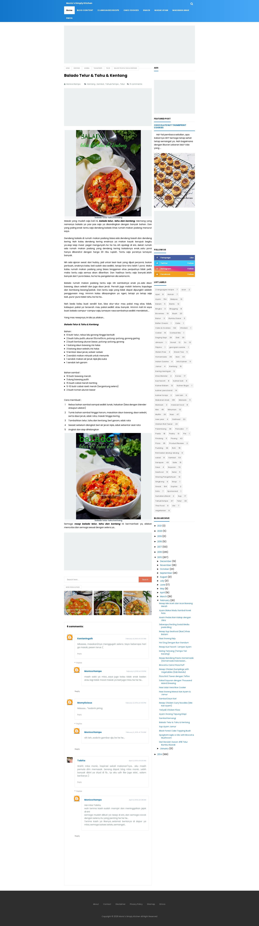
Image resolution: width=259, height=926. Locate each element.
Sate (175, 462)
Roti (174, 448)
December (166, 561)
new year (159, 419)
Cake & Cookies (163, 328)
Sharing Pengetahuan (165, 477)
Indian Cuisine (162, 361)
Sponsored (172, 491)
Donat (173, 342)
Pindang (159, 438)
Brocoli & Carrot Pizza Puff (171, 665)
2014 (159, 754)
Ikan (178, 357)
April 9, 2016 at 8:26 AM (137, 761)
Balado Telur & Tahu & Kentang (174, 722)
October (164, 569)
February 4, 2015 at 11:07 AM (136, 639)
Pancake (179, 429)
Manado (183, 400)
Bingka (158, 308)
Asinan (171, 294)
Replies (79, 663)
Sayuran (172, 467)
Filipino (158, 347)
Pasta (158, 433)
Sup (180, 496)
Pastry (172, 433)
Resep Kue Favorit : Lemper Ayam (175, 646)
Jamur (158, 366)
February (165, 600)
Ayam (158, 299)
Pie (184, 433)
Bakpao (174, 299)
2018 (159, 541)
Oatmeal (176, 419)
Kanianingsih (85, 638)
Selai (174, 472)
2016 (159, 552)
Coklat (158, 333)
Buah (174, 313)
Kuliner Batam (161, 385)
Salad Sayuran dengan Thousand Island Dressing (175, 682)
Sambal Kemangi (167, 718)
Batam (158, 304)
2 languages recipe (164, 289)
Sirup (174, 481)
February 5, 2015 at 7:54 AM (136, 732)
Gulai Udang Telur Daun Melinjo (106, 611)
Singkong (159, 481)
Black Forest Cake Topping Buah (175, 730)
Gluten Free (160, 352)
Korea (178, 376)
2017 (159, 546)
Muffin (158, 414)
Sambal (100, 84)
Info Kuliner (182, 361)
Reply (79, 654)
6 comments (136, 84)
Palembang (160, 429)
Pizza (157, 443)
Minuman (172, 409)
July (162, 580)
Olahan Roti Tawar (164, 424)
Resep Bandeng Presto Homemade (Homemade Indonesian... (176, 659)
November (165, 565)
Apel (157, 294)
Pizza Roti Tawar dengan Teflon (174, 676)
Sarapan (159, 462)
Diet (177, 337)
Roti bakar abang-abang (167, 453)
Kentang (91, 84)
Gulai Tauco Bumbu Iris (135, 612)
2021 (159, 525)
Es (185, 342)
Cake (177, 323)
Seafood (159, 472)
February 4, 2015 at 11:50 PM (136, 703)
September (166, 573)
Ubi (173, 505)
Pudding (159, 448)
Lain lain (179, 395)
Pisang (174, 438)
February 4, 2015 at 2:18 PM (136, 671)
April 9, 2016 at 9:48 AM (137, 800)
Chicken (184, 328)
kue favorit (160, 381)
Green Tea (179, 352)
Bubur (158, 318)
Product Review (176, 443)
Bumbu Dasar (175, 318)
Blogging (174, 308)
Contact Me (175, 333)
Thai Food (160, 505)
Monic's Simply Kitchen (129, 916)
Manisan (159, 405)
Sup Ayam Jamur (167, 726)
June (162, 584)
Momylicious (84, 702)
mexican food (177, 405)
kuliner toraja (161, 395)
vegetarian (160, 510)
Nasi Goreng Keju (167, 638)
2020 (159, 531)
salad (158, 457)
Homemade (161, 357)
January (164, 748)
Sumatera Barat (162, 496)
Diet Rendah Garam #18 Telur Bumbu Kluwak (173, 743)
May (162, 588)
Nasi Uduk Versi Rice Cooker (172, 687)
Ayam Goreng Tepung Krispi (172, 714)
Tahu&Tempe (112, 84)
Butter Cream (161, 323)
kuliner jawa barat (163, 390)
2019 (159, 536)
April (162, 592)
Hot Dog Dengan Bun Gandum (174, 642)
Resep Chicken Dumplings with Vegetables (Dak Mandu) (174, 670)
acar (184, 289)
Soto (157, 491)
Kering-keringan (163, 371)
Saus (157, 467)
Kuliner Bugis (183, 385)
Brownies (159, 313)
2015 (159, 557)
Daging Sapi (161, 337)
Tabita (81, 760)
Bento (172, 304)
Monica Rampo (93, 671)
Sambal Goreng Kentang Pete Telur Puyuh (77, 611)
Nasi (172, 414)
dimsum (159, 342)
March (163, 596)
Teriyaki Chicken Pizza (169, 709)
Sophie (174, 486)
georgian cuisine (177, 347)
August (163, 576)
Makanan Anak (162, 400)
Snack (158, 486)
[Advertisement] (129, 44)
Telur (122, 84)
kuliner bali (178, 381)
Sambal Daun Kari (167, 698)
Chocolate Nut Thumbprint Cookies (170, 126)
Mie (157, 409)
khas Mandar (161, 376)
